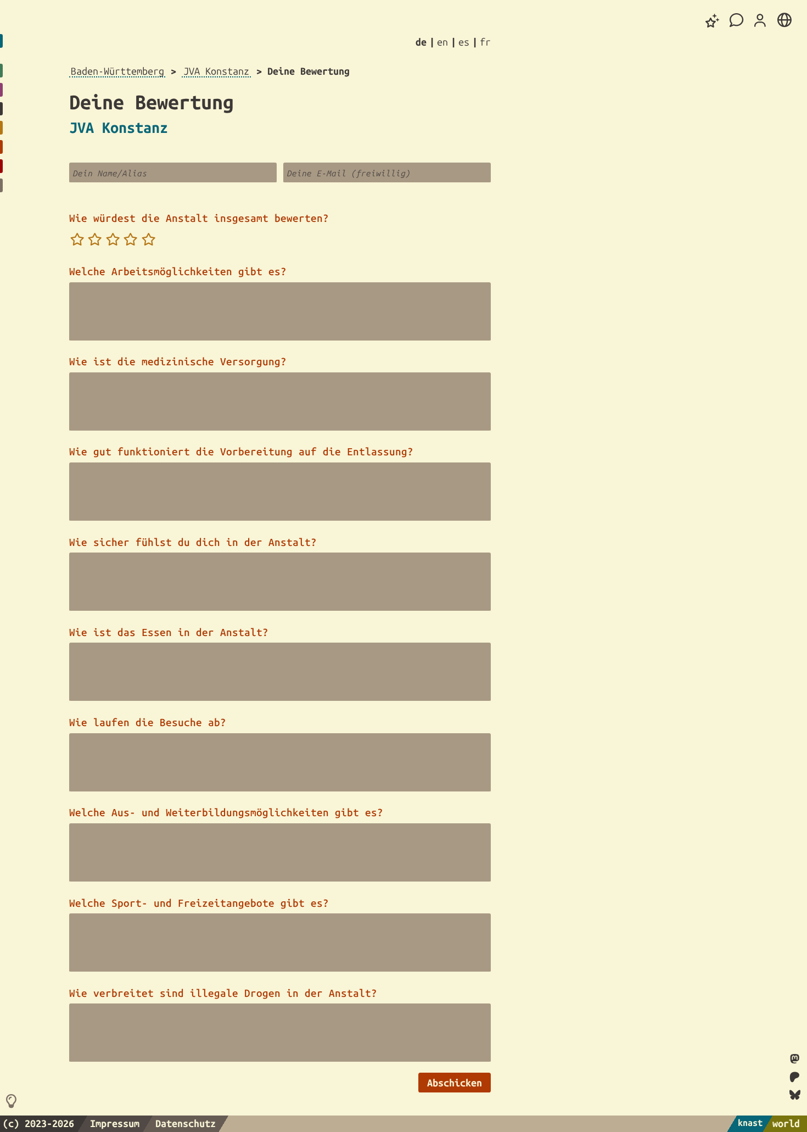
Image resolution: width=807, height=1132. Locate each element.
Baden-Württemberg (117, 70)
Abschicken (454, 1082)
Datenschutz (185, 1123)
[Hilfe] (13, 1102)
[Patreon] (794, 1077)
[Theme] (712, 20)
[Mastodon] (794, 1059)
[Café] (737, 21)
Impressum (114, 1123)
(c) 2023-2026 (38, 1123)
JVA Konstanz (216, 70)
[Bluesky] (795, 1094)
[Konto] (760, 20)
